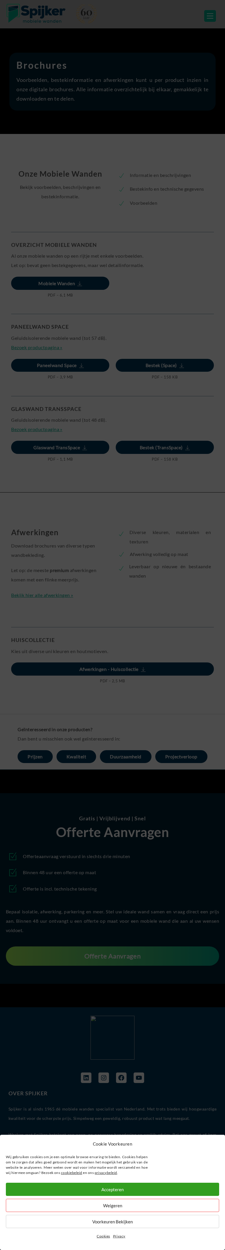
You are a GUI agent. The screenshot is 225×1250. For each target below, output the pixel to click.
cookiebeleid (71, 1172)
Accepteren (112, 1189)
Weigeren (112, 1205)
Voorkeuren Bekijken (112, 1221)
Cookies (103, 1236)
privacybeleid (106, 1172)
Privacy (119, 1236)
